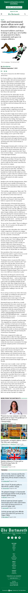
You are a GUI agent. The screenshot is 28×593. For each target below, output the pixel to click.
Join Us (14, 566)
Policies (14, 568)
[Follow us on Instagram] (15, 537)
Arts (14, 550)
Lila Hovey (7, 62)
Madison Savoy (5, 444)
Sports (2, 19)
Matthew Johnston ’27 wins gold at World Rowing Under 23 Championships (12, 463)
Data (14, 555)
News (14, 546)
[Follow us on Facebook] (12, 537)
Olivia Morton (6, 66)
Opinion (14, 547)
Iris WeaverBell (6, 481)
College (14, 544)
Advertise (14, 572)
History (14, 564)
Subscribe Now (13, 578)
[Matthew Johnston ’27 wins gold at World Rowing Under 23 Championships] (14, 452)
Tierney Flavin (5, 423)
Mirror (14, 553)
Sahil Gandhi (5, 466)
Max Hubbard (5, 517)
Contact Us (14, 573)
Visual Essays (14, 557)
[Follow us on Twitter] (8, 537)
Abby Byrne (13, 444)
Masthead (14, 565)
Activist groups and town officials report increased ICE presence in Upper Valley (12, 513)
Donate (14, 562)
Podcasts (14, 559)
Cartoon (14, 556)
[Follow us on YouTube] (19, 537)
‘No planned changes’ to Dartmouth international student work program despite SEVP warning (13, 493)
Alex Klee (5, 497)
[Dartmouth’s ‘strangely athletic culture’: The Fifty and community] (14, 431)
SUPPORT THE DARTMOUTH (14, 7)
